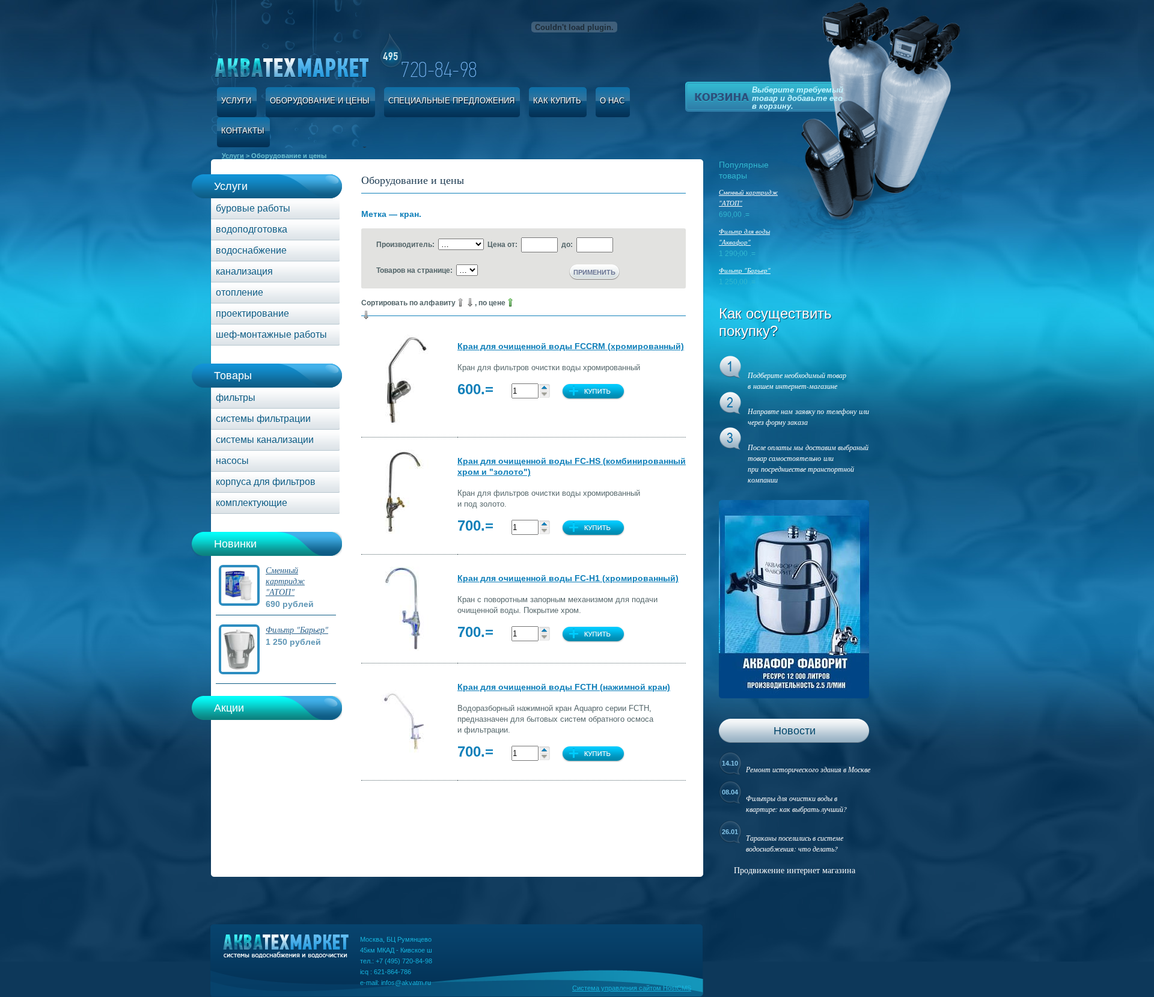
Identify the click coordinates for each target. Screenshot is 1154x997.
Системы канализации (265, 439)
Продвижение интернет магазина (794, 870)
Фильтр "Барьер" (297, 629)
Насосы (232, 461)
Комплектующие (251, 503)
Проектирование (252, 313)
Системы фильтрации (263, 418)
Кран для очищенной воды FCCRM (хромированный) (570, 346)
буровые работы (253, 208)
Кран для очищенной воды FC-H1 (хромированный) (568, 578)
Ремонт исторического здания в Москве (808, 769)
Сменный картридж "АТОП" (285, 580)
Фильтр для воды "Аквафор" (744, 236)
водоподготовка (251, 229)
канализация (244, 271)
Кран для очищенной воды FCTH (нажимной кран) (563, 687)
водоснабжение (251, 250)
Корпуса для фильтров (266, 482)
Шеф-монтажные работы (271, 334)
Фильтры (235, 397)
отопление (239, 292)
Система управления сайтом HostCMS (631, 988)
